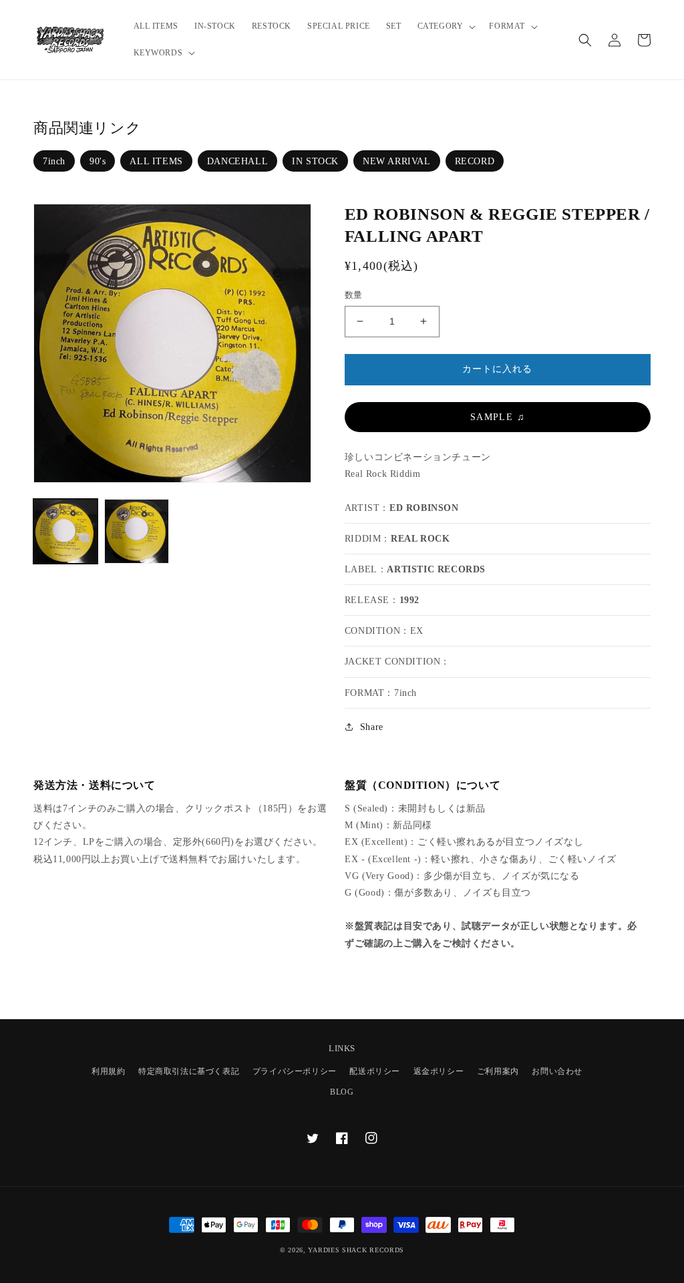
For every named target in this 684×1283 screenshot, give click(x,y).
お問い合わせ (557, 1071)
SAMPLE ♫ (497, 417)
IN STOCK (315, 161)
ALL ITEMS (156, 161)
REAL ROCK (420, 539)
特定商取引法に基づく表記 (188, 1071)
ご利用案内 (498, 1071)
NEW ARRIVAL (397, 161)
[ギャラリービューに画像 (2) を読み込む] (136, 531)
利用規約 (108, 1071)
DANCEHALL (237, 161)
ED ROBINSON (424, 508)
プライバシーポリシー (294, 1071)
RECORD (475, 161)
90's (98, 161)
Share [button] (371, 727)
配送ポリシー (374, 1071)
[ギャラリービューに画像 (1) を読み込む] (65, 531)
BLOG (341, 1092)
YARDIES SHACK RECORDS (356, 1250)
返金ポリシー (438, 1071)
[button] (445, 26)
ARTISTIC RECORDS (436, 569)
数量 (354, 295)
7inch (54, 161)
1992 (409, 600)
